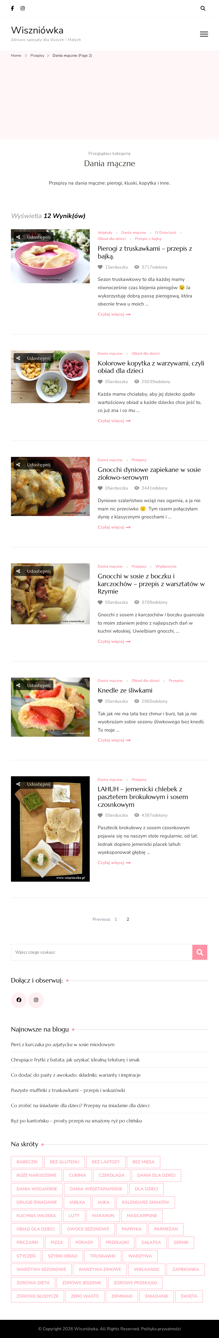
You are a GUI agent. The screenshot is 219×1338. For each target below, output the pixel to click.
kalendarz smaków (145, 1202)
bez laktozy (106, 1162)
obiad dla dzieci (35, 1229)
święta (189, 1296)
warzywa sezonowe (41, 1269)
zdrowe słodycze (37, 1296)
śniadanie (156, 1296)
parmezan (166, 1229)
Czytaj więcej (111, 314)
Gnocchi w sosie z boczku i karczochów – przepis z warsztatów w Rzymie (151, 583)
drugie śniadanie (37, 1202)
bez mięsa (143, 1162)
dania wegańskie (37, 1189)
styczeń (26, 1256)
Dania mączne (133, 233)
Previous (102, 919)
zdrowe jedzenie (81, 1283)
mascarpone (142, 1216)
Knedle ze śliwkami (125, 690)
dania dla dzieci (156, 1175)
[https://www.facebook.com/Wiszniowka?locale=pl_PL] (19, 1000)
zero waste (85, 1296)
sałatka (151, 1242)
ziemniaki (121, 1296)
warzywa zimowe (100, 1269)
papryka (132, 1229)
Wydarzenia (166, 567)
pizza (57, 1242)
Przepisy (139, 460)
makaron (103, 1216)
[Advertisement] (109, 99)
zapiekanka (185, 1269)
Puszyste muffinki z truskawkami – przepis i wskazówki (68, 1090)
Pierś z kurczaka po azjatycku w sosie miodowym (63, 1044)
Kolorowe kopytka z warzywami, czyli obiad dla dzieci (151, 367)
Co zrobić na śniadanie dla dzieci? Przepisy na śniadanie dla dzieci (80, 1105)
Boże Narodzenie (36, 1175)
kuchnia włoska (36, 1216)
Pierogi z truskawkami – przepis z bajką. (145, 252)
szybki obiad (62, 1256)
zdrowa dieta (33, 1283)
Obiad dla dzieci (112, 239)
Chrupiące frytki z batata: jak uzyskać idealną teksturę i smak (75, 1060)
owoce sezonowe (88, 1229)
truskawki (103, 1256)
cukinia (77, 1175)
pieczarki (27, 1242)
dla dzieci (146, 1189)
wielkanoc (147, 1269)
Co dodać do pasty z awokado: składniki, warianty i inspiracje (76, 1075)
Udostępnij (38, 237)
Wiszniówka (37, 30)
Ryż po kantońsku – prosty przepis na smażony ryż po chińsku (76, 1121)
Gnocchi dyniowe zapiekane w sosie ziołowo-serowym (149, 473)
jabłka (77, 1202)
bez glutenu (64, 1162)
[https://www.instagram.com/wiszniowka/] (36, 1000)
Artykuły (105, 233)
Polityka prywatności (161, 1329)
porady (84, 1242)
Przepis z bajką (148, 239)
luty (74, 1216)
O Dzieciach (165, 233)
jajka (104, 1202)
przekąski (117, 1242)
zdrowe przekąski (135, 1283)
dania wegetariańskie (96, 1189)
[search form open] (203, 8)
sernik (181, 1242)
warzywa (140, 1256)
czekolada (112, 1175)
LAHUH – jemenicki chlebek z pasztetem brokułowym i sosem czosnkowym (143, 796)
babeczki (27, 1162)
